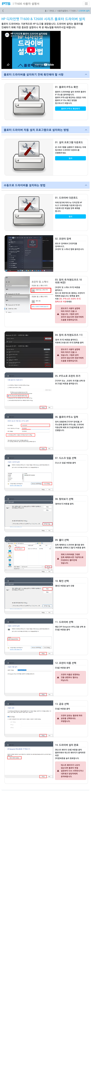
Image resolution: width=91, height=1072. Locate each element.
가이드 (52, 11)
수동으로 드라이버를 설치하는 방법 (24, 185)
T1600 (73, 11)
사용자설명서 (62, 11)
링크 (70, 158)
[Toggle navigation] (86, 3)
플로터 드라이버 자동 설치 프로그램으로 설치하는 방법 (36, 129)
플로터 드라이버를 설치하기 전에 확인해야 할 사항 (34, 74)
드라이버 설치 (84, 11)
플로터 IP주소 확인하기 (70, 108)
